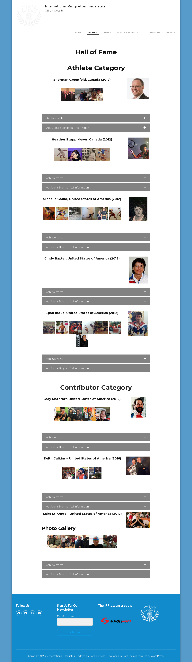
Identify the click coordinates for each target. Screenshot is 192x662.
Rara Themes (130, 655)
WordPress (157, 655)
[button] (96, 118)
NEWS (107, 32)
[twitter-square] (25, 613)
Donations (153, 32)
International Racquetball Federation (75, 6)
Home (78, 32)
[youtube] (39, 613)
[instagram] (32, 613)
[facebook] (19, 613)
